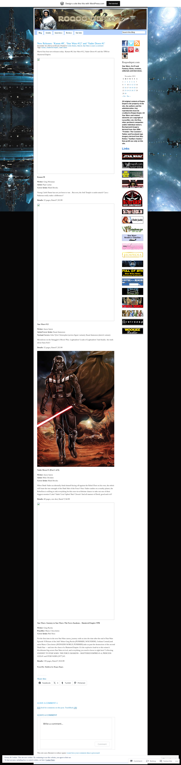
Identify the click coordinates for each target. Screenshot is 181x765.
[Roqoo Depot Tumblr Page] (125, 52)
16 (125, 87)
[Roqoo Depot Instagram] (125, 58)
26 (132, 90)
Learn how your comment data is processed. (83, 753)
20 (134, 87)
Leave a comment (97, 46)
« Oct (124, 96)
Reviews (69, 33)
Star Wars (86, 46)
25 (130, 90)
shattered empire (52, 47)
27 (134, 90)
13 (134, 85)
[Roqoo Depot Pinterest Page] (131, 52)
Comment (102, 744)
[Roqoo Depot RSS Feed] (137, 45)
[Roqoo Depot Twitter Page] (131, 45)
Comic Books (72, 46)
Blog (40, 33)
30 (125, 93)
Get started (113, 3)
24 (128, 90)
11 (130, 85)
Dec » (129, 96)
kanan (43, 47)
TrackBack (71, 708)
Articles (48, 33)
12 (132, 85)
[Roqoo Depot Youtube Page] (137, 52)
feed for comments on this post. (51, 708)
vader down (63, 47)
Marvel (79, 46)
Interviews (58, 33)
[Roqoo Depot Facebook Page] (125, 45)
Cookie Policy (50, 760)
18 (130, 87)
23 (125, 90)
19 (132, 87)
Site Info (79, 33)
